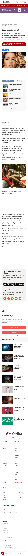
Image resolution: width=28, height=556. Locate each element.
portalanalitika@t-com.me (10, 517)
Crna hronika (19, 5)
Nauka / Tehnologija (20, 492)
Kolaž (11, 24)
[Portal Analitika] (6, 2)
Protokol (4, 448)
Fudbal (16, 463)
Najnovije (3, 5)
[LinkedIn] (20, 298)
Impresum (5, 523)
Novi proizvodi (18, 497)
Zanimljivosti (5, 484)
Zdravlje (16, 453)
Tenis (16, 474)
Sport (16, 461)
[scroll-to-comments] (19, 10)
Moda (4, 489)
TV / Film (4, 499)
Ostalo (16, 479)
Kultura (5, 492)
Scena (4, 495)
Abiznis (25, 5)
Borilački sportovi (18, 477)
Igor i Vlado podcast (7, 543)
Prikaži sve (14, 108)
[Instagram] (8, 298)
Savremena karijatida (8, 505)
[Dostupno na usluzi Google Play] (19, 284)
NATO (4, 446)
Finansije (5, 463)
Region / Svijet (18, 482)
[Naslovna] (2, 553)
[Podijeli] (15, 10)
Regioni (16, 450)
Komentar (5, 443)
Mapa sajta (5, 535)
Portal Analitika (5, 24)
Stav (15, 443)
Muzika (4, 497)
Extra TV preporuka (7, 545)
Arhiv (4, 526)
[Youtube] (16, 298)
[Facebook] (4, 298)
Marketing (5, 465)
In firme (16, 495)
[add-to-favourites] (25, 10)
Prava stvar (17, 455)
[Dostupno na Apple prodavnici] (8, 284)
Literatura (5, 502)
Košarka (16, 465)
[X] (12, 298)
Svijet (16, 487)
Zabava (15, 24)
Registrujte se (19, 335)
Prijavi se (14, 332)
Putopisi (16, 457)
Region (16, 484)
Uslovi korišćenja (6, 532)
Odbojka (16, 472)
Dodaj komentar (14, 327)
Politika (8, 5)
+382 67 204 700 (8, 515)
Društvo (13, 5)
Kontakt (5, 528)
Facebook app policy (7, 537)
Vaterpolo (17, 470)
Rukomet (16, 467)
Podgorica (17, 448)
